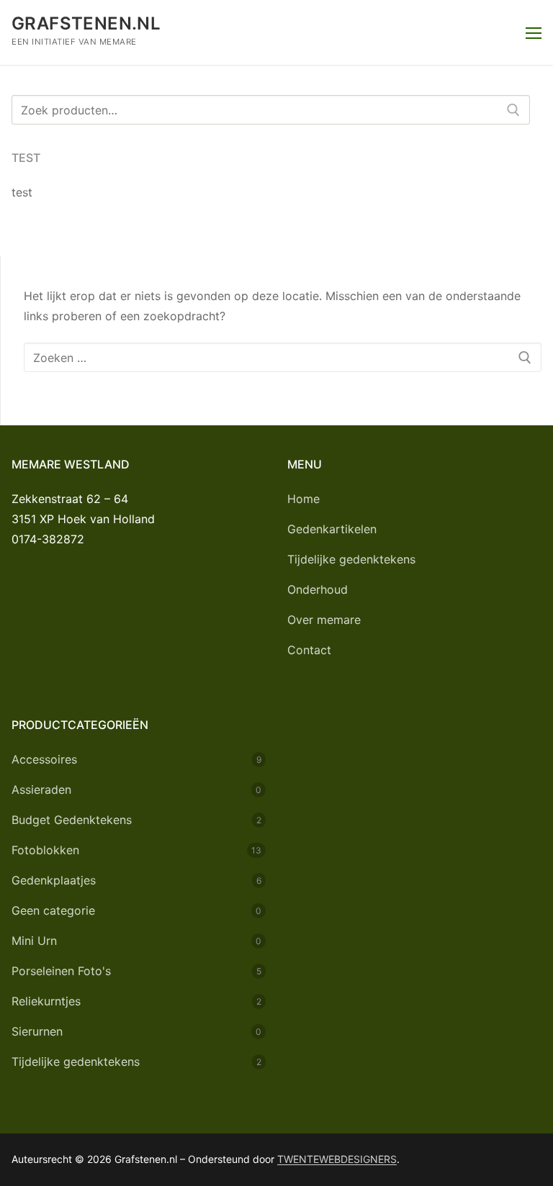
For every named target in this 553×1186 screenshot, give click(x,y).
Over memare (324, 619)
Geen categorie (53, 910)
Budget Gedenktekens (72, 819)
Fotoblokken (45, 850)
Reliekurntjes (46, 1001)
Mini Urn (34, 940)
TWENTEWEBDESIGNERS (337, 1159)
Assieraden (41, 789)
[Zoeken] (513, 110)
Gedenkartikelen (332, 529)
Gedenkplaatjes (54, 880)
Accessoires (44, 759)
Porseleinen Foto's (61, 971)
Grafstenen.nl (86, 23)
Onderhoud (317, 589)
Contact (309, 650)
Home (303, 499)
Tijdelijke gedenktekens (351, 559)
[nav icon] (533, 32)
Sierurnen (37, 1031)
